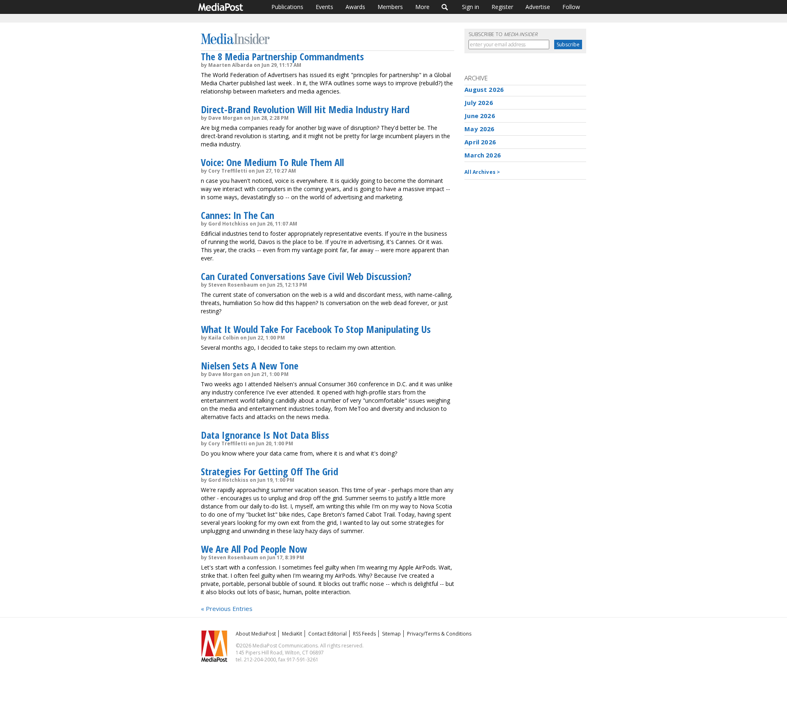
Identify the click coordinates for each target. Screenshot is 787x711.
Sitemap (391, 633)
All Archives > (482, 172)
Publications (287, 7)
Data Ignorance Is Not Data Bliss (265, 435)
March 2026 (482, 155)
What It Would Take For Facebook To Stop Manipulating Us (316, 329)
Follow (571, 7)
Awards (355, 7)
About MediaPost (256, 633)
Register (502, 7)
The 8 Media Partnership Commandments (282, 56)
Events (324, 7)
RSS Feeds (364, 633)
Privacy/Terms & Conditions (439, 633)
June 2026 (479, 116)
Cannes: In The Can (237, 215)
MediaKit (292, 633)
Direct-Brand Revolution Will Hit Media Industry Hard (305, 109)
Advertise (537, 7)
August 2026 (484, 89)
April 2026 (480, 142)
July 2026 (478, 102)
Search (445, 7)
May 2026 (479, 129)
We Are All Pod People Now (254, 549)
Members (390, 7)
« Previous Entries (226, 608)
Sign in (470, 7)
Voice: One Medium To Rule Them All (272, 162)
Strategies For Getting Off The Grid (269, 471)
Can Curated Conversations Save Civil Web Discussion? (306, 276)
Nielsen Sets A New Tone (249, 365)
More (422, 7)
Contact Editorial (327, 633)
